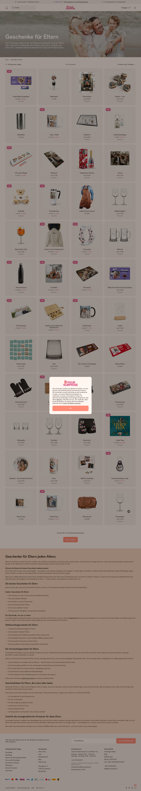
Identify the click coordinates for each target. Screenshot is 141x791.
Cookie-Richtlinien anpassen (71, 403)
